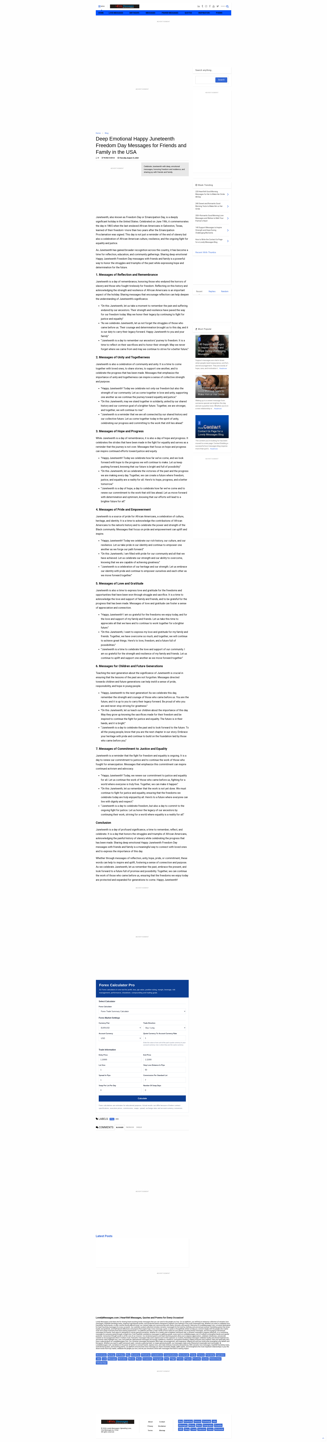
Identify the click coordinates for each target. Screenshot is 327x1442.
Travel (193, 1429)
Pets (166, 1359)
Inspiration (220, 1355)
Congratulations (170, 1355)
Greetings (206, 1421)
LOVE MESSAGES (116, 13)
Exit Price (147, 1055)
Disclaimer (162, 1426)
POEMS (219, 13)
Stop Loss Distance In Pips (154, 1065)
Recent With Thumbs (205, 252)
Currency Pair (104, 1023)
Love (104, 1359)
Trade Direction (149, 1023)
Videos (210, 1429)
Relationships (215, 1359)
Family (193, 1355)
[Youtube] (213, 6)
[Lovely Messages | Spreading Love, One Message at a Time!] (124, 7)
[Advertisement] (163, 41)
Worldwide (219, 1429)
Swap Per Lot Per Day (107, 1086)
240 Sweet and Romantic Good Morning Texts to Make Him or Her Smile (212, 391)
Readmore (223, 368)
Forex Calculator (105, 1007)
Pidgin (172, 1359)
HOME (101, 13)
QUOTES (188, 13)
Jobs (98, 1359)
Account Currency (106, 1033)
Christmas (146, 1355)
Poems (180, 1359)
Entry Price (103, 1055)
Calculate (142, 1098)
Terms (150, 1430)
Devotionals (184, 1355)
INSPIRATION (204, 13)
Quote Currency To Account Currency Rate (160, 1033)
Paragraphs (158, 1359)
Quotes (205, 1359)
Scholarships (101, 1363)
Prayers (188, 1359)
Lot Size (102, 1065)
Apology (111, 1355)
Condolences (157, 1355)
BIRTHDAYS (134, 13)
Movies (132, 1359)
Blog (106, 133)
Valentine (202, 1429)
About (150, 1422)
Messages (112, 1359)
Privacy (150, 1426)
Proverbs (196, 1359)
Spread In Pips (104, 1075)
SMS (181, 1429)
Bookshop (136, 1355)
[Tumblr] (202, 6)
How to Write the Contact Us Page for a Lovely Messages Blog (211, 431)
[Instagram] (206, 6)
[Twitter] (218, 6)
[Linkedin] (199, 6)
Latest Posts (104, 1236)
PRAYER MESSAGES (170, 13)
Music (138, 1359)
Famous (201, 1355)
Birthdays (120, 1355)
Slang (186, 1429)
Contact (162, 1422)
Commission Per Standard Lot (155, 1075)
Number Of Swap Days (152, 1086)
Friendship (210, 1355)
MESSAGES (150, 13)
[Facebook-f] (210, 6)
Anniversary (101, 1355)
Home (98, 133)
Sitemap (162, 1430)
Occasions (147, 1359)
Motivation (122, 1359)
